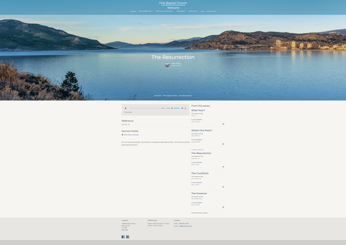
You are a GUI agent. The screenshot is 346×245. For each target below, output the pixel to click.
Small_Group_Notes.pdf (131, 135)
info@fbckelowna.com (185, 226)
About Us (192, 11)
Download (128, 112)
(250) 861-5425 (184, 224)
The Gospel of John (170, 96)
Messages (180, 11)
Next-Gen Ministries (164, 11)
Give (202, 11)
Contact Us (211, 11)
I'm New (133, 11)
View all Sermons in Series (199, 213)
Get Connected (145, 11)
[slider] (144, 108)
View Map (125, 230)
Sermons (157, 96)
